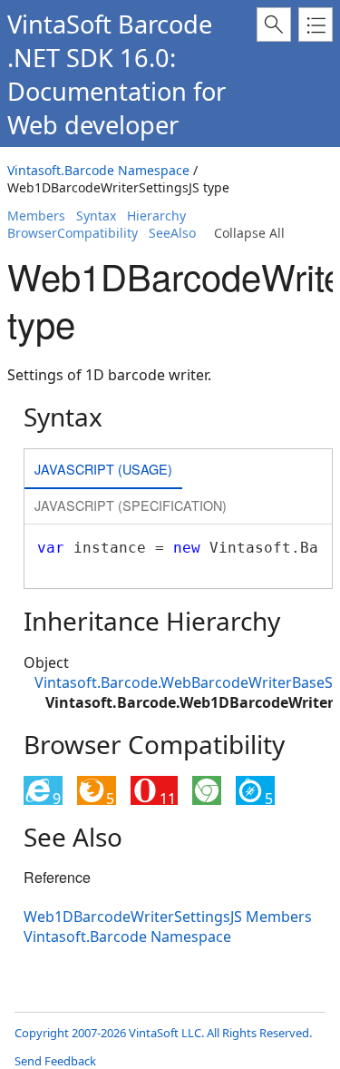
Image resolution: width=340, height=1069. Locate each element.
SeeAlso (172, 232)
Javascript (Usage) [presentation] (103, 468)
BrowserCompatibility (72, 232)
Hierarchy (156, 215)
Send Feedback (55, 1061)
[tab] (103, 470)
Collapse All (249, 232)
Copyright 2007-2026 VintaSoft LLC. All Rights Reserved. (163, 1033)
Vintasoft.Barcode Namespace (98, 170)
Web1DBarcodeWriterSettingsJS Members (168, 917)
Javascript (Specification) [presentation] (130, 505)
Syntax (96, 215)
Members (36, 215)
